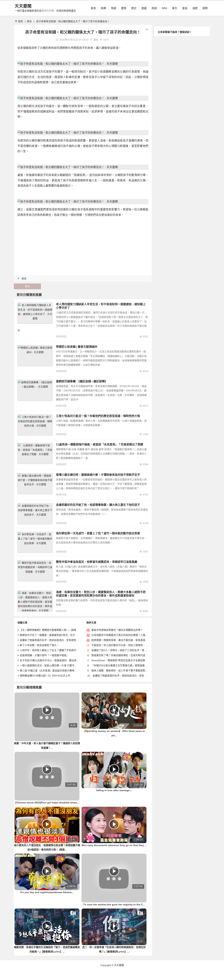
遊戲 (144, 8)
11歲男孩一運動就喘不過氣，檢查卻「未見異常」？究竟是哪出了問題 (99, 444)
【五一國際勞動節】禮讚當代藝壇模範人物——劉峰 (48, 630)
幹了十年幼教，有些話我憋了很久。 (39, 645)
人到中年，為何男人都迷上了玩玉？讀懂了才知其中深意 (50, 650)
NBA (164, 8)
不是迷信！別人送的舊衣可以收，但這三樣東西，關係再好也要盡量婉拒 (130, 645)
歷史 (133, 8)
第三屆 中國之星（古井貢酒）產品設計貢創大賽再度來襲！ (52, 670)
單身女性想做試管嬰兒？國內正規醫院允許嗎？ (117, 630)
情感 (113, 8)
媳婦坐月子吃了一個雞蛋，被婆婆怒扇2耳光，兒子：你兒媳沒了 (55, 635)
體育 (123, 8)
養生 (174, 8)
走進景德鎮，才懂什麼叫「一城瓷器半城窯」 (44, 655)
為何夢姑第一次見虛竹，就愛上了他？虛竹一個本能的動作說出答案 (98, 533)
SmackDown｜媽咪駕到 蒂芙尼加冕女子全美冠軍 (118, 660)
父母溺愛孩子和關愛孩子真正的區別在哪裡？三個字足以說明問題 (126, 635)
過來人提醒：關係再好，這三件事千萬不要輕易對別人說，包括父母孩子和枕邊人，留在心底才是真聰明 (147, 670)
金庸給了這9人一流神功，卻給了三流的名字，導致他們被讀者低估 (127, 650)
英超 (154, 8)
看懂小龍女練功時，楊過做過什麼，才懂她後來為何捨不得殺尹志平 (98, 474)
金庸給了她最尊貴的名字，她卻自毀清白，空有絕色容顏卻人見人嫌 (56, 640)
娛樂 (103, 8)
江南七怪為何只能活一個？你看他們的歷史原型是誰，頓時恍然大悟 (98, 415)
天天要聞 (23, 6)
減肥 (195, 8)
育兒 (29, 21)
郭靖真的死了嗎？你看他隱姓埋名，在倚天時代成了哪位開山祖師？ (128, 655)
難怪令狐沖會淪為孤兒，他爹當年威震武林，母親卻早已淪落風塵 (96, 561)
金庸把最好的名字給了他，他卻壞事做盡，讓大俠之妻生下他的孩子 (98, 504)
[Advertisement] (83, 244)
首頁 (93, 8)
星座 (184, 8)
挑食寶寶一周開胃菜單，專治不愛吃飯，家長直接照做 (120, 640)
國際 (205, 8)
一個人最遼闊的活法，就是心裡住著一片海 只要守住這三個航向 (54, 665)
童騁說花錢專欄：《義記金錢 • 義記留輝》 (81, 381)
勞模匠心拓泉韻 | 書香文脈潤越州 (76, 346)
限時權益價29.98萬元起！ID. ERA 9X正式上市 (45, 675)
